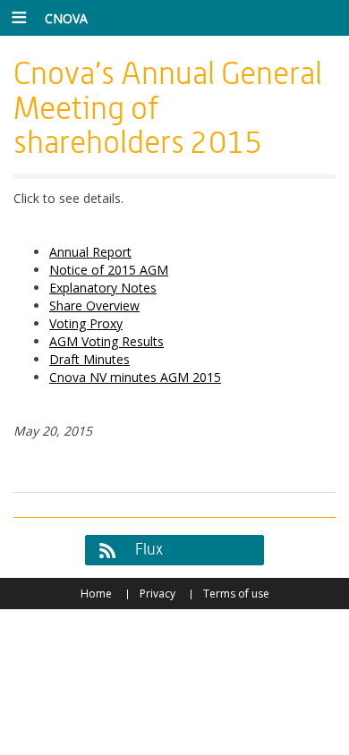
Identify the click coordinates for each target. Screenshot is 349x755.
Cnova (66, 18)
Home (96, 593)
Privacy (157, 593)
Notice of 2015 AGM (108, 269)
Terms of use (236, 593)
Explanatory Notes (103, 287)
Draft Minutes (89, 359)
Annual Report (90, 251)
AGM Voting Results (106, 341)
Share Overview (94, 305)
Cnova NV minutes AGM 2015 (135, 377)
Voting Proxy (86, 323)
